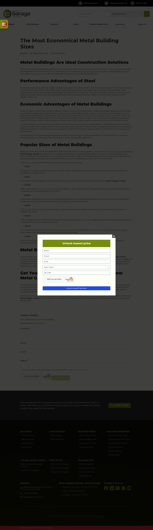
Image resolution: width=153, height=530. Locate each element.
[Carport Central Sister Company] (4, 24)
